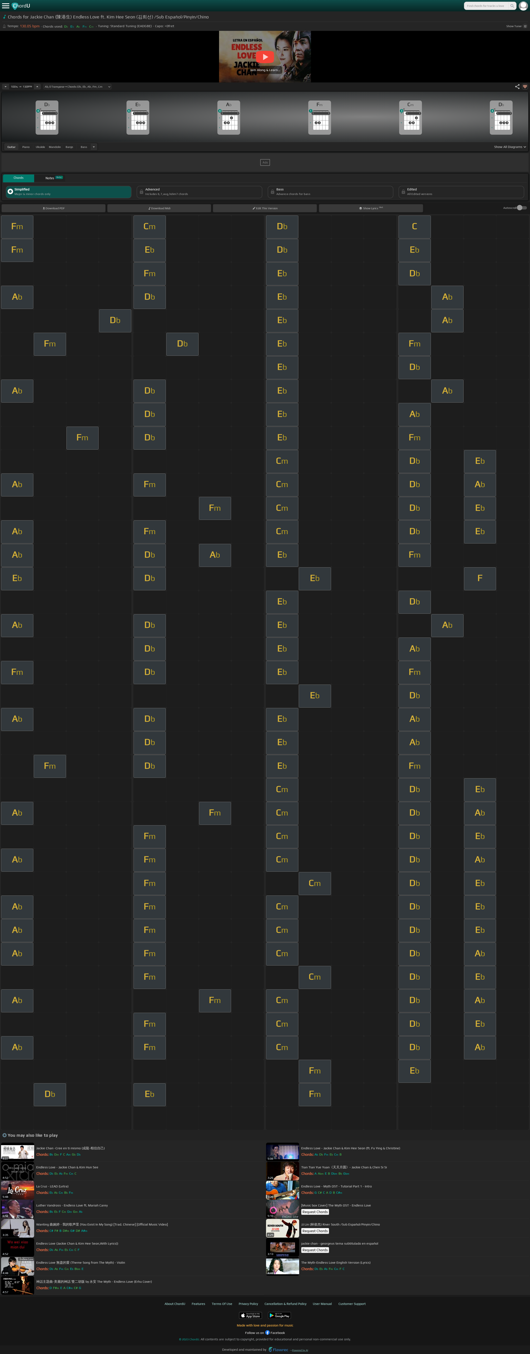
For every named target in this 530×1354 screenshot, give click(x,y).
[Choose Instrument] (94, 147)
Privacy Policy (248, 1304)
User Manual (322, 1304)
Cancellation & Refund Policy (285, 1304)
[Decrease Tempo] (5, 87)
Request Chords (315, 1212)
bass (84, 147)
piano (26, 147)
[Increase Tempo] (37, 87)
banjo (69, 147)
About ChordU (175, 1304)
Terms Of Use (222, 1304)
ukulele (40, 147)
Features (198, 1304)
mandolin (55, 147)
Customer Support (352, 1304)
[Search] (512, 6)
